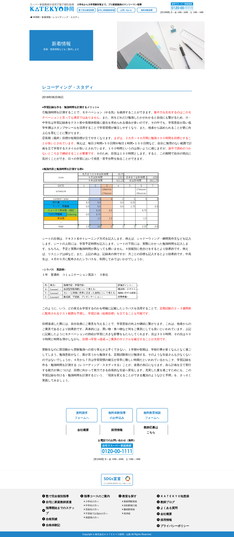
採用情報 (117, 430)
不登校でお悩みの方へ (96, 513)
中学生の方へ (92, 505)
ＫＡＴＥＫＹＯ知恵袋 (174, 496)
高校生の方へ (92, 509)
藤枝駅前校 (129, 509)
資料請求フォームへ (82, 415)
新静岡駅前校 (130, 501)
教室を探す (129, 496)
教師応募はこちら (151, 429)
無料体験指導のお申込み (117, 415)
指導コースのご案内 (97, 496)
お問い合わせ (126, 10)
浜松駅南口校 (130, 505)
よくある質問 (169, 508)
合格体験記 (53, 525)
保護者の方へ (92, 517)
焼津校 (127, 513)
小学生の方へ (92, 501)
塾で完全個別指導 (86, 10)
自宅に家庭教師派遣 (106, 10)
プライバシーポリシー (174, 526)
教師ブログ (167, 502)
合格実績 (51, 519)
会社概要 (83, 430)
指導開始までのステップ (60, 510)
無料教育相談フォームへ (152, 415)
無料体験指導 (146, 10)
